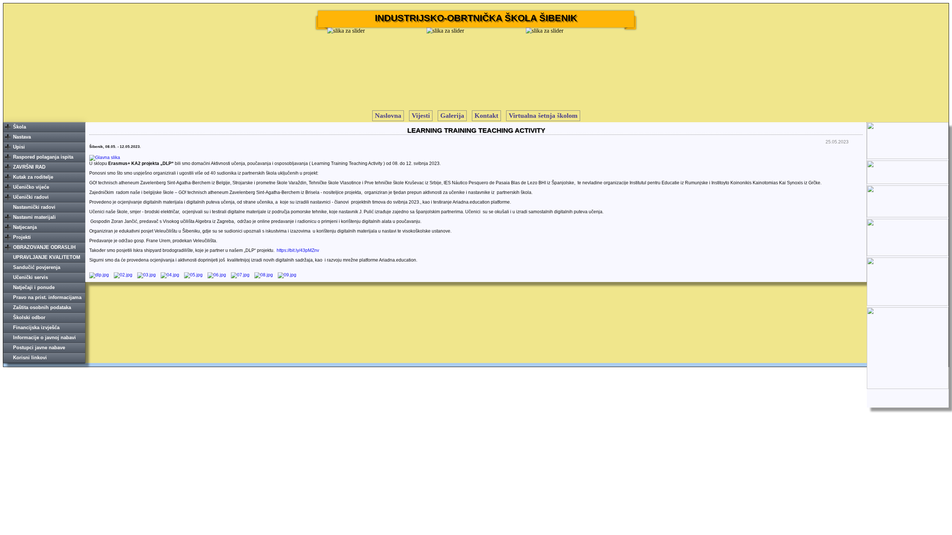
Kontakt (486, 115)
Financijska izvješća (36, 327)
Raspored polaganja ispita (43, 157)
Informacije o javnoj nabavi (44, 337)
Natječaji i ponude (34, 287)
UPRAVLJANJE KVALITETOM (46, 257)
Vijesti (421, 115)
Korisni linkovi (30, 357)
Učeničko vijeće (31, 187)
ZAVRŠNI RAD (29, 167)
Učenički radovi (31, 197)
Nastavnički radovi (34, 207)
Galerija (452, 115)
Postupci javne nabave (39, 347)
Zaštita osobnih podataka (42, 307)
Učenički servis (30, 277)
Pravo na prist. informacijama (47, 297)
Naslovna (388, 115)
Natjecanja (25, 227)
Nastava (22, 137)
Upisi (19, 147)
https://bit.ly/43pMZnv (298, 250)
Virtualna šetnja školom (543, 115)
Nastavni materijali (34, 217)
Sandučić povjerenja (36, 267)
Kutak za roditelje (33, 177)
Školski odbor (29, 317)
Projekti (22, 237)
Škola (19, 127)
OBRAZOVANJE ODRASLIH (44, 247)
